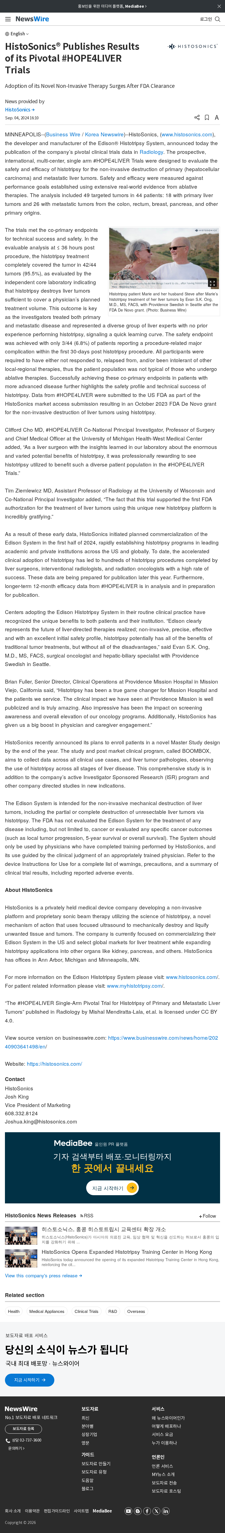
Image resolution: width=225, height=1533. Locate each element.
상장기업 (89, 1434)
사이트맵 (81, 1511)
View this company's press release (43, 1275)
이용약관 (32, 1511)
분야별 (87, 1426)
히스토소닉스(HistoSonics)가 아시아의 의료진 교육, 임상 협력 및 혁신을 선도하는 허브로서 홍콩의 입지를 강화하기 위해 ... (130, 1239)
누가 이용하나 (164, 1443)
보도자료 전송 (164, 1483)
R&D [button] (112, 1311)
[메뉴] (7, 19)
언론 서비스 (162, 1466)
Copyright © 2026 (20, 1522)
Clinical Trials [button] (87, 1311)
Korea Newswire (104, 134)
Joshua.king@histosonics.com (41, 1121)
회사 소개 (13, 1511)
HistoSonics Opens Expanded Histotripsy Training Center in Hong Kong (127, 1251)
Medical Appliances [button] (46, 1311)
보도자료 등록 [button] (23, 1428)
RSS (88, 1215)
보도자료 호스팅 (166, 1491)
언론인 (158, 1457)
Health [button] (13, 1311)
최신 (85, 1418)
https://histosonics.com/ (54, 1063)
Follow (209, 1215)
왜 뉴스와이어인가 (168, 1418)
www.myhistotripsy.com (134, 985)
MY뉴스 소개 (163, 1474)
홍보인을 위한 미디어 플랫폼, (112, 6)
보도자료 (90, 1409)
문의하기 (16, 1448)
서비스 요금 (162, 1434)
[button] (197, 118)
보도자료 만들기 (96, 1463)
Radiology (151, 151)
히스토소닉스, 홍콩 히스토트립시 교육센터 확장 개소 (104, 1228)
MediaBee (102, 1511)
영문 (85, 1443)
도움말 (87, 1480)
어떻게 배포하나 (166, 1426)
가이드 (87, 1455)
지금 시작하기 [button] (27, 1380)
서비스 (158, 1409)
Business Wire (63, 134)
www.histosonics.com (187, 134)
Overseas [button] (136, 1311)
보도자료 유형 (94, 1472)
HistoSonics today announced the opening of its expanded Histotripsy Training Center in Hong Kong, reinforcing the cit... (130, 1262)
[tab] (114, 1409)
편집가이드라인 (57, 1511)
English (18, 33)
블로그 (87, 1488)
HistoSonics (20, 110)
